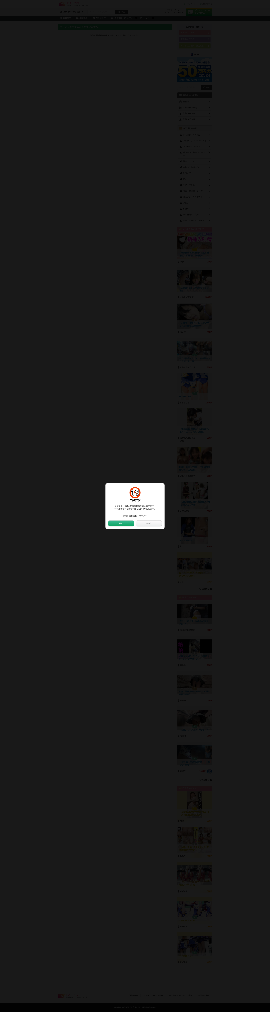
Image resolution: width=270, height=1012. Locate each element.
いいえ (149, 523)
